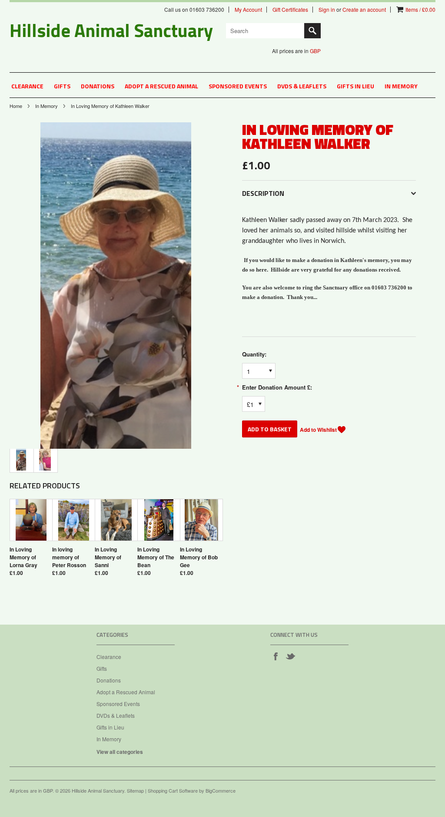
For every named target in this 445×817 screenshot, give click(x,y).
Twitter (290, 656)
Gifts (62, 86)
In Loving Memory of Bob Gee (199, 557)
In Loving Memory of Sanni (108, 557)
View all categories (119, 752)
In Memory (401, 86)
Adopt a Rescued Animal (161, 86)
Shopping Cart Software (173, 790)
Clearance (27, 86)
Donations (97, 86)
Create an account (364, 10)
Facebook (275, 656)
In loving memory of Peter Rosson (69, 557)
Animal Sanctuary (111, 30)
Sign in (327, 10)
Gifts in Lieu (355, 86)
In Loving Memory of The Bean (155, 557)
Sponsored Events (238, 86)
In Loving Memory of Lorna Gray (23, 557)
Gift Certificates (290, 10)
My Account (248, 10)
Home (16, 105)
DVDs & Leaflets (301, 86)
